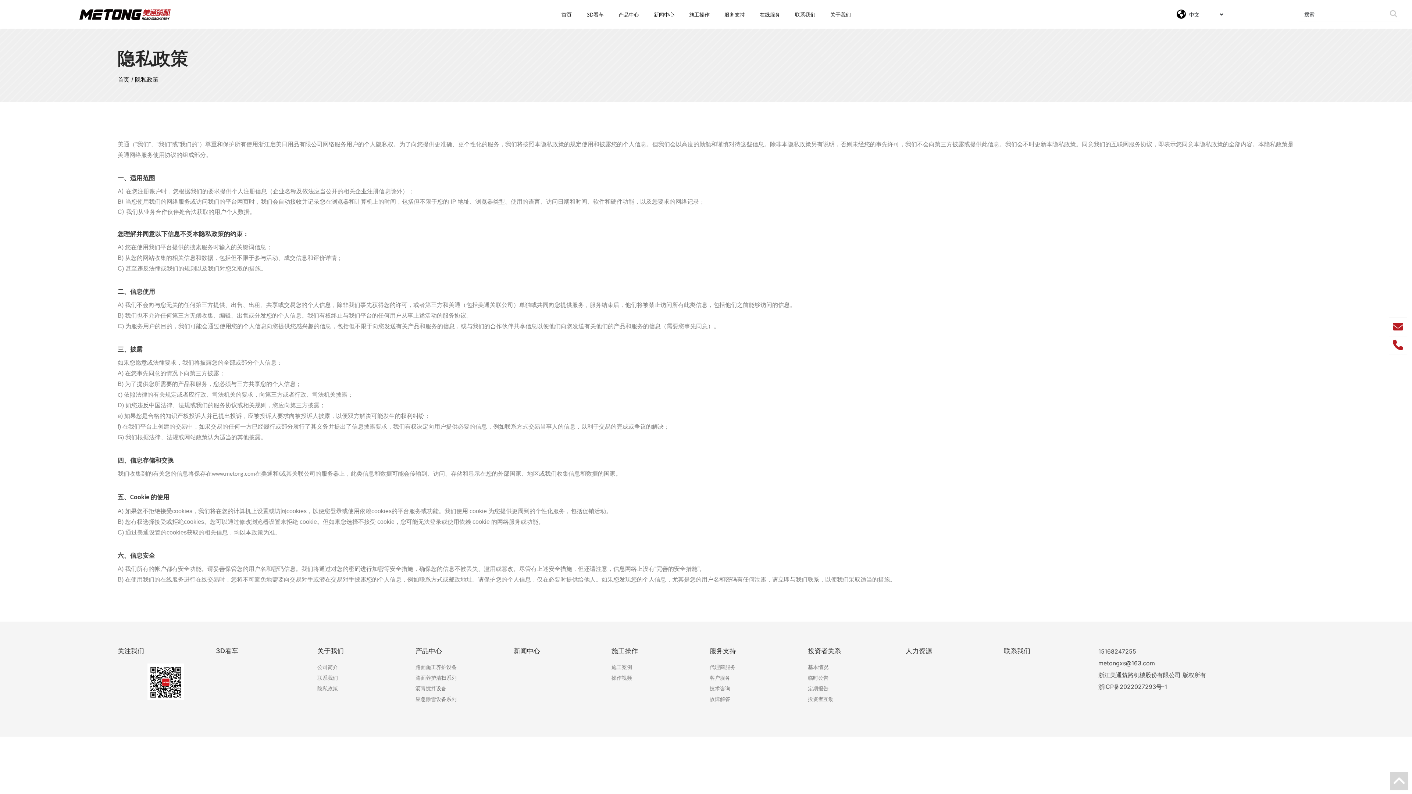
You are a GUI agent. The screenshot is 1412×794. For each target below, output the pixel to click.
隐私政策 (146, 79)
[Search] (1393, 14)
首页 (123, 79)
